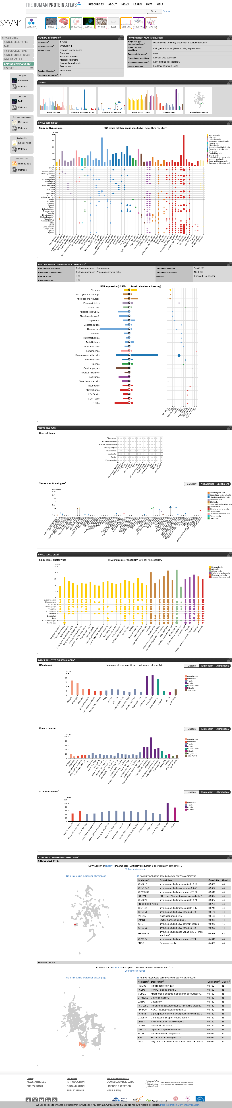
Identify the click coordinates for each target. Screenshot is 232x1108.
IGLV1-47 (142, 908)
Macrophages (93, 390)
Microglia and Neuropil (88, 299)
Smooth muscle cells (89, 381)
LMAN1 (141, 920)
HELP (160, 4)
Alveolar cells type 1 (90, 312)
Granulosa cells (92, 346)
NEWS (125, 4)
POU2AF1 (143, 896)
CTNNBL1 (143, 998)
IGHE (140, 924)
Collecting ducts (92, 325)
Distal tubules (93, 342)
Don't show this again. (189, 1105)
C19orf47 (142, 1017)
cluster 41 (117, 967)
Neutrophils (94, 385)
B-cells (96, 403)
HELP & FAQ (114, 1090)
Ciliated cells (93, 307)
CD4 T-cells (94, 394)
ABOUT (112, 4)
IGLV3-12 (142, 884)
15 (138, 876)
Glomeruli (95, 333)
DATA (149, 4)
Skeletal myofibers (90, 372)
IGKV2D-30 (143, 892)
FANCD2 (142, 1037)
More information (168, 1105)
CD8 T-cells (94, 398)
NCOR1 (142, 1033)
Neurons (95, 290)
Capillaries (94, 377)
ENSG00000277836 (148, 904)
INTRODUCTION (75, 1081)
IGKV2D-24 (143, 933)
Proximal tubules (91, 338)
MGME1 (142, 994)
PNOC (141, 943)
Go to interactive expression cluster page (86, 876)
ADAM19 (142, 1009)
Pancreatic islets (91, 303)
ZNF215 (142, 916)
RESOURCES (96, 4)
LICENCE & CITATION (119, 1086)
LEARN (137, 4)
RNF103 (142, 986)
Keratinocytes (93, 351)
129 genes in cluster (135, 869)
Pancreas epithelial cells (87, 355)
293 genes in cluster (135, 971)
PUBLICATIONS (75, 1090)
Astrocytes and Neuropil (88, 294)
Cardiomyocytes (92, 368)
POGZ (141, 1041)
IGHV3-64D (143, 888)
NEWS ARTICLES (36, 1081)
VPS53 (141, 1021)
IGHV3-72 (143, 928)
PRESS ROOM (35, 1086)
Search (154, 11)
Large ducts (94, 320)
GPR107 (142, 1029)
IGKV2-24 (142, 939)
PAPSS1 (142, 1013)
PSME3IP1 (143, 1006)
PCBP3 (141, 990)
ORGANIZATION (75, 1086)
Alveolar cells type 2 (90, 316)
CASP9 (141, 1002)
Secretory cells (92, 359)
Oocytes (96, 364)
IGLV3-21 (142, 900)
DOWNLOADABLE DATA (120, 1081)
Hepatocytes (93, 329)
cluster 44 (110, 866)
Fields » (166, 11)
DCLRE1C (143, 1025)
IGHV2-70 (143, 912)
